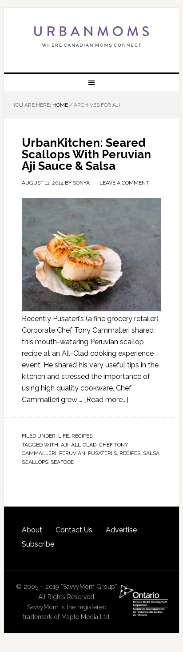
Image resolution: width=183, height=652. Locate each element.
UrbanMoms (91, 36)
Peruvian (72, 453)
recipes (129, 453)
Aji (64, 445)
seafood (62, 462)
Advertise (121, 530)
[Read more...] (106, 399)
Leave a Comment (124, 183)
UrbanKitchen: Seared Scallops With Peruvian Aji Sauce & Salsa (86, 154)
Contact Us (74, 530)
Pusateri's (102, 453)
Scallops (35, 462)
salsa (151, 453)
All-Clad (83, 445)
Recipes (82, 436)
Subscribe (38, 544)
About (32, 530)
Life (63, 436)
